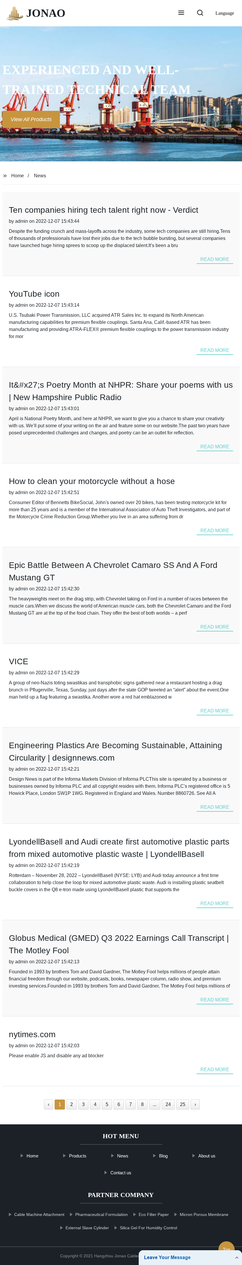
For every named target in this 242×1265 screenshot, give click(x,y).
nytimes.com (32, 1034)
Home (17, 175)
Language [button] (224, 13)
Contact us (121, 1172)
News (40, 175)
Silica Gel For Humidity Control (148, 1227)
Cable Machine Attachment (39, 1214)
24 (168, 1104)
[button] (181, 13)
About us (206, 1155)
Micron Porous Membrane (204, 1214)
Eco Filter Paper (154, 1214)
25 (182, 1104)
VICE (18, 661)
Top (226, 1247)
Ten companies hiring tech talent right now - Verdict (103, 210)
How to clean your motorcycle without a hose (92, 481)
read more (214, 259)
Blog (163, 1155)
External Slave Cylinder (87, 1227)
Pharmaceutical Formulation (102, 1214)
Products (77, 1155)
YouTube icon (34, 293)
